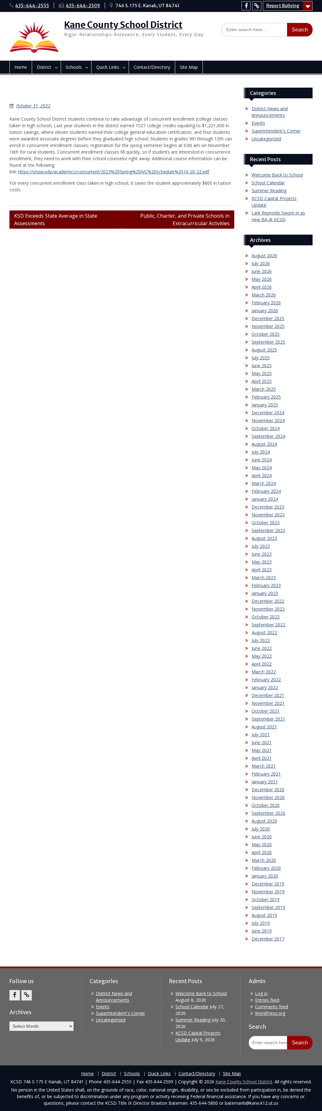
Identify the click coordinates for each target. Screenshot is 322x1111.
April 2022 (262, 664)
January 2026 (265, 310)
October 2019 (266, 899)
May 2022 (262, 656)
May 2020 (262, 844)
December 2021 (268, 695)
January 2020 (265, 876)
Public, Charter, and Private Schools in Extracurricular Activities (185, 219)
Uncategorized (266, 139)
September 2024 (268, 436)
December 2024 (268, 413)
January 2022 (265, 687)
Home (20, 67)
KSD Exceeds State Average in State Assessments (55, 219)
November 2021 (268, 703)
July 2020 (261, 829)
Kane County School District (123, 24)
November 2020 (268, 797)
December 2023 (268, 507)
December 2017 (268, 939)
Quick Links (107, 67)
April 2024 (262, 475)
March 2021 (264, 766)
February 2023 (266, 585)
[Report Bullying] (256, 5)
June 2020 (262, 837)
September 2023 (268, 530)
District (44, 67)
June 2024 (262, 460)
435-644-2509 (83, 5)
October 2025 (266, 334)
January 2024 (265, 499)
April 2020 (262, 852)
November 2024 (268, 420)
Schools (74, 67)
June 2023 (262, 554)
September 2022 (268, 625)
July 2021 (261, 735)
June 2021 (262, 742)
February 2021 (266, 774)
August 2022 (264, 632)
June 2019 (262, 931)
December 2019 (268, 884)
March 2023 (264, 577)
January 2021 (265, 782)
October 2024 (266, 428)
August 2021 (264, 727)
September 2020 (268, 813)
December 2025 (268, 318)
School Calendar (268, 183)
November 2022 (268, 609)
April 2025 (262, 381)
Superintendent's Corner (276, 131)
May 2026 (262, 279)
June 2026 (262, 271)
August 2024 (264, 444)
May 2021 (262, 750)
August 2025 (264, 350)
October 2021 (266, 711)
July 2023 (261, 546)
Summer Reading (269, 190)
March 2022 (264, 672)
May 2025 (262, 373)
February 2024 (266, 491)
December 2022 (268, 601)
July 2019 (261, 923)
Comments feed (271, 1007)
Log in (261, 993)
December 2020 (268, 789)
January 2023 (265, 593)
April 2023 (262, 570)
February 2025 (266, 397)
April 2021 (262, 758)
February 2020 (266, 868)
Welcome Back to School (277, 175)
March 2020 (264, 860)
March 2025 (264, 389)
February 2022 (266, 680)
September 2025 (268, 342)
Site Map (189, 67)
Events (258, 123)
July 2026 (261, 263)
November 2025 (268, 326)
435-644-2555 (32, 5)
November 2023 (268, 515)
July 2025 (261, 358)
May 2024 (262, 468)
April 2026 (262, 287)
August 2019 (264, 915)
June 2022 (262, 648)
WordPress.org (270, 1013)
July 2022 (261, 640)
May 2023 (262, 562)
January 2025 (265, 405)
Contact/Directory (152, 67)
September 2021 (268, 719)
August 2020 (264, 821)
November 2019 (268, 892)
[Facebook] (246, 5)
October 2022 (266, 617)
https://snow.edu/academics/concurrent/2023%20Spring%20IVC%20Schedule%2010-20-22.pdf (113, 172)
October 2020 (266, 805)
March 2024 (264, 483)
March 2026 (264, 295)
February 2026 (266, 303)
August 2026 (264, 256)
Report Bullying (282, 5)
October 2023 (266, 523)
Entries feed (267, 1000)
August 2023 (264, 538)
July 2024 (261, 452)
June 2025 (262, 365)
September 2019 (268, 907)
